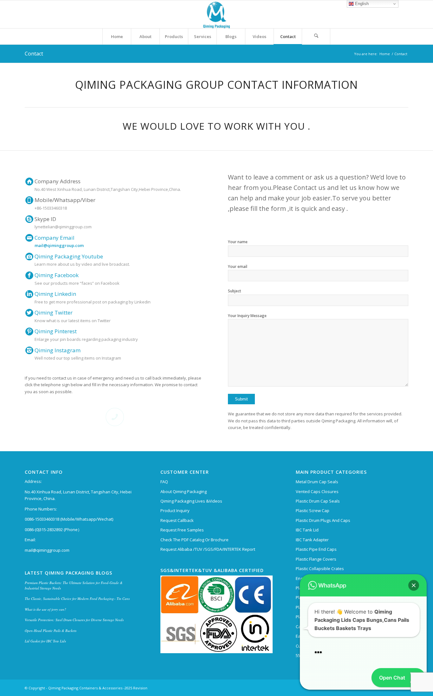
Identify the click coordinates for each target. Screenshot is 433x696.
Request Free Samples (182, 530)
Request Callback (177, 520)
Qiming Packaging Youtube (69, 256)
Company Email (54, 237)
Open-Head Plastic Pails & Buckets (50, 630)
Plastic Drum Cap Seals (318, 501)
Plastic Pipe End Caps (316, 549)
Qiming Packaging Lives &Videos (191, 501)
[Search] (316, 36)
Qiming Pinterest (56, 331)
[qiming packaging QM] (216, 14)
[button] (413, 577)
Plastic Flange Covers (316, 559)
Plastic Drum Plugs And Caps (323, 520)
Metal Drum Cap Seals (317, 482)
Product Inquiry (175, 510)
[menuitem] (116, 36)
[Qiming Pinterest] (29, 331)
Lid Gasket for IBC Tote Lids (45, 641)
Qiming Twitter (54, 312)
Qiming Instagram (58, 350)
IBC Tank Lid (307, 530)
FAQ (164, 482)
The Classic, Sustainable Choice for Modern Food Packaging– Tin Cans (77, 598)
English (361, 3)
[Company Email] (29, 238)
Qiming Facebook (57, 275)
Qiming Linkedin (55, 293)
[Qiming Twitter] (29, 313)
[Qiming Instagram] (29, 351)
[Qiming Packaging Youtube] (29, 257)
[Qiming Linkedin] (29, 294)
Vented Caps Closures (317, 491)
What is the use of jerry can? (45, 609)
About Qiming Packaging (183, 491)
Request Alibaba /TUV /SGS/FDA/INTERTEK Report (207, 549)
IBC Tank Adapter (312, 540)
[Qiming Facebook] (29, 275)
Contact (34, 53)
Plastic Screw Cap (312, 510)
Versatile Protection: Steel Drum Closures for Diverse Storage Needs (74, 619)
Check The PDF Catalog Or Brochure (194, 540)
